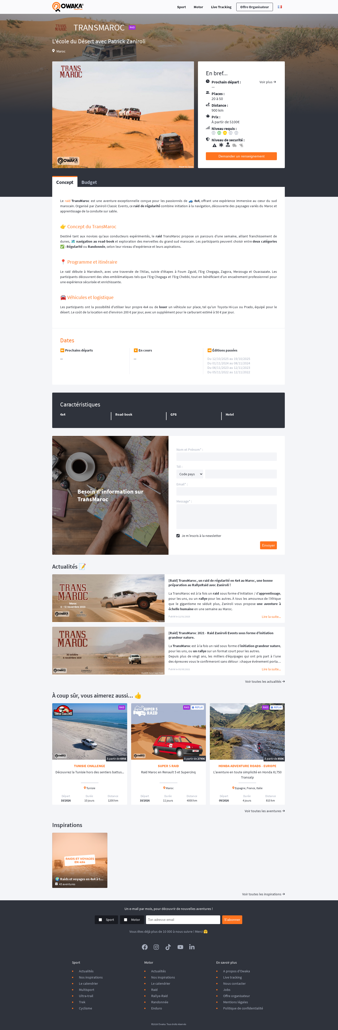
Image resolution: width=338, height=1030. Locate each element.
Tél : (179, 466)
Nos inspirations (91, 977)
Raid (154, 989)
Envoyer (268, 545)
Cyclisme (85, 1008)
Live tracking (232, 977)
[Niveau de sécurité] (244, 145)
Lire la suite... (271, 616)
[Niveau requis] (244, 133)
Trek (82, 1002)
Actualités (86, 971)
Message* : (184, 501)
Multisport (86, 989)
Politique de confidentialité (243, 1008)
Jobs (226, 989)
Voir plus (266, 82)
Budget (89, 182)
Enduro (156, 1008)
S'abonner (232, 920)
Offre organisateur (254, 7)
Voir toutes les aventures (263, 811)
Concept (64, 182)
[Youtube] (180, 947)
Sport (181, 7)
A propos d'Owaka (236, 971)
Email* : (182, 484)
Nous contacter (234, 983)
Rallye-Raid (159, 996)
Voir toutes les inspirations (261, 894)
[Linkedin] (192, 947)
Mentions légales (235, 1002)
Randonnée (159, 1002)
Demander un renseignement (241, 156)
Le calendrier (88, 983)
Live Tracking (221, 7)
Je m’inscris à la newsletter (201, 535)
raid (68, 201)
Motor (198, 7)
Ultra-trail (86, 996)
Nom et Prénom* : (189, 449)
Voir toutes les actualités (263, 681)
